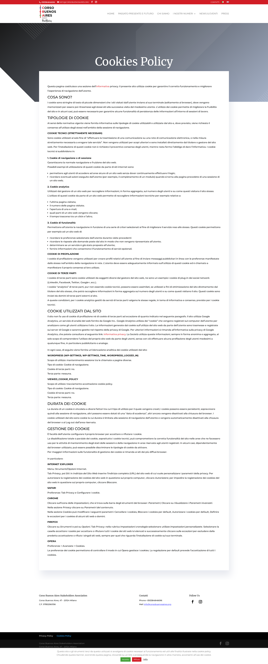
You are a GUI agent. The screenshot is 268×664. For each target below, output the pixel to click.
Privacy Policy (46, 636)
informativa (102, 86)
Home (110, 14)
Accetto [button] (125, 659)
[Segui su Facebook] (192, 601)
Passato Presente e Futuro (136, 14)
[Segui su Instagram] (200, 601)
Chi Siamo (163, 14)
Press (225, 14)
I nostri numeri (183, 14)
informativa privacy (115, 334)
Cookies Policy (64, 636)
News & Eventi (208, 14)
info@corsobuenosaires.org (157, 604)
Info (145, 659)
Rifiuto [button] (137, 659)
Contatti (215, 2)
